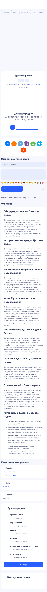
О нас (15, 12)
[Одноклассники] (14, 143)
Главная (6, 12)
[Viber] (26, 143)
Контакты (24, 12)
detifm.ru (6, 487)
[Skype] (39, 143)
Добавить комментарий (12, 189)
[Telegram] (20, 143)
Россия (16, 84)
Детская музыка (33, 84)
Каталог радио (37, 12)
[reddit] (23, 150)
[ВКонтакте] (7, 143)
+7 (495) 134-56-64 (10, 472)
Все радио (23, 565)
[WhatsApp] (33, 143)
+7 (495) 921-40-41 (10, 475)
